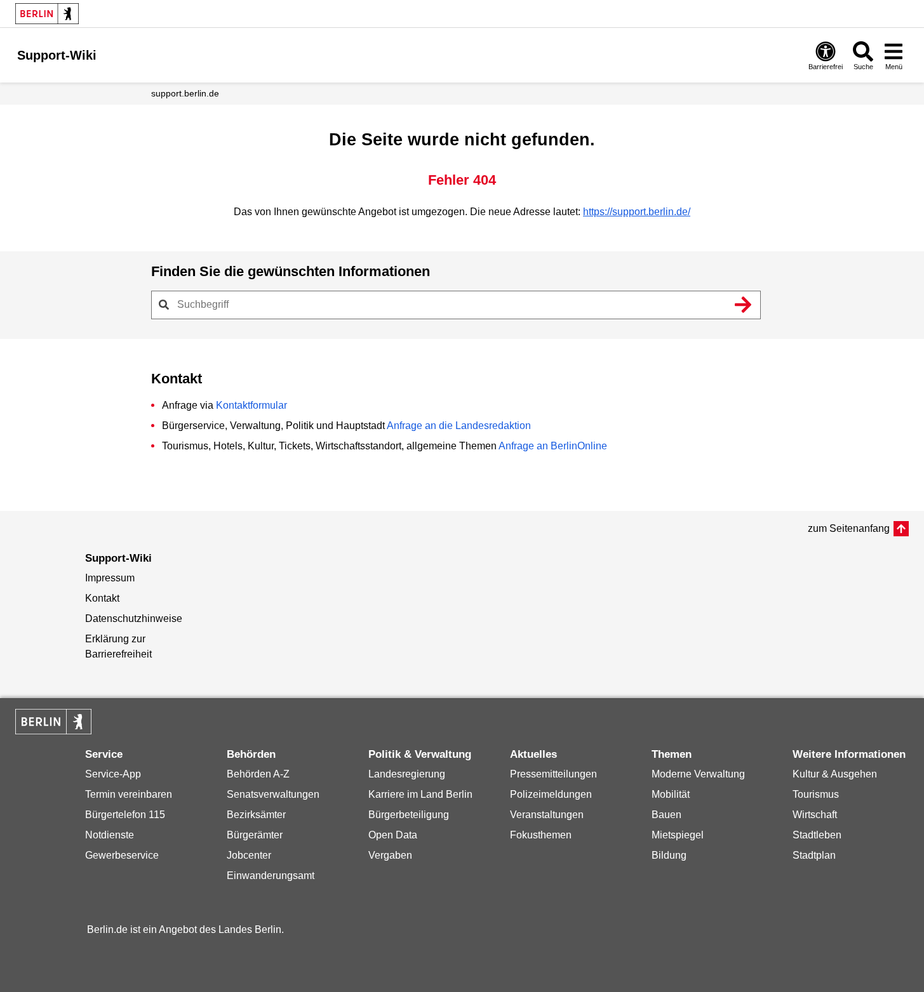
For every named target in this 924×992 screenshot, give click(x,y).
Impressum (110, 577)
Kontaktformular (251, 405)
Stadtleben (817, 835)
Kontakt (102, 598)
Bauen (666, 814)
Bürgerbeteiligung (408, 814)
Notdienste (109, 835)
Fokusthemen (541, 835)
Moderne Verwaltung (698, 774)
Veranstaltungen (547, 814)
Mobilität (671, 794)
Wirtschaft (815, 814)
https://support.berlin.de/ (636, 211)
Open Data (392, 835)
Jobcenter (249, 855)
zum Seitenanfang (849, 528)
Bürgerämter (255, 835)
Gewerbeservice (122, 855)
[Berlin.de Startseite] (47, 13)
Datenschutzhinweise (133, 618)
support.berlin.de (185, 93)
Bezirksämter (256, 814)
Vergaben (390, 855)
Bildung (669, 855)
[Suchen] (743, 304)
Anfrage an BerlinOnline (553, 445)
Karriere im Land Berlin (420, 794)
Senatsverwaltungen (273, 794)
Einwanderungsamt (270, 875)
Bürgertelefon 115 (125, 814)
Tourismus (816, 794)
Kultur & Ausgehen (835, 774)
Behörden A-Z (258, 774)
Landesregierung (406, 774)
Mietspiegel (678, 835)
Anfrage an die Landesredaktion (459, 425)
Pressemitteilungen (553, 774)
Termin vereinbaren (128, 794)
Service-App (113, 774)
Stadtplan (814, 855)
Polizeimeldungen (551, 794)
